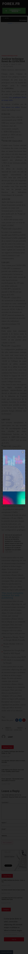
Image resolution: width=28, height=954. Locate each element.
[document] (14, 477)
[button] (23, 452)
